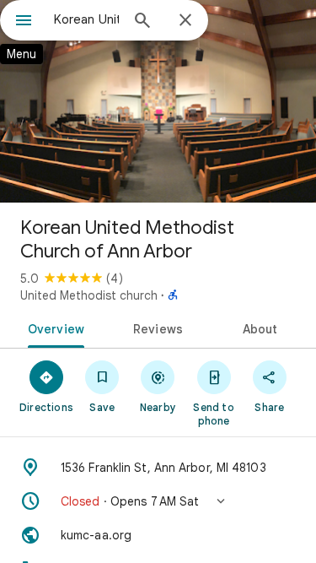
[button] (158, 501)
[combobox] (86, 19)
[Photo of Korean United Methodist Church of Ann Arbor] (158, 101)
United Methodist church (89, 295)
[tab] (53, 327)
